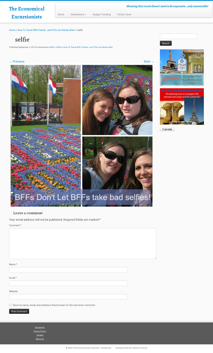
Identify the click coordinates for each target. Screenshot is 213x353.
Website (13, 291)
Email (13, 278)
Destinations (78, 14)
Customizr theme (139, 348)
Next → (149, 61)
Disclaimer (40, 327)
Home (61, 14)
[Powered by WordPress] (113, 347)
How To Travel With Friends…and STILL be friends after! (46, 30)
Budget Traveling (102, 14)
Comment (15, 225)
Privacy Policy (40, 331)
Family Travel (124, 14)
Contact (40, 335)
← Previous (16, 61)
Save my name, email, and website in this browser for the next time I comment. (54, 305)
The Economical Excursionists (26, 12)
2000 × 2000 (55, 47)
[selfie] (81, 135)
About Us (40, 339)
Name (13, 264)
